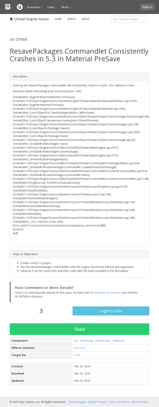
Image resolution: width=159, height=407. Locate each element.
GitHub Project (97, 402)
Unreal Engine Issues (31, 19)
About (86, 19)
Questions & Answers (107, 292)
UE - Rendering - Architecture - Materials (99, 340)
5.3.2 (82, 348)
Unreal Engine (77, 402)
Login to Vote (111, 311)
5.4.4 (77, 355)
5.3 (76, 348)
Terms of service (118, 402)
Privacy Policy (139, 402)
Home (58, 19)
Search (71, 19)
